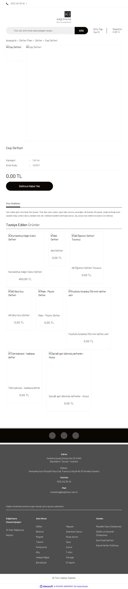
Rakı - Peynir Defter (49, 315)
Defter (36, 160)
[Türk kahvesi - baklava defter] (24, 368)
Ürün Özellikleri (13, 203)
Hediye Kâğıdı (42, 557)
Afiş (38, 552)
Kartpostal (41, 547)
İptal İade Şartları (105, 540)
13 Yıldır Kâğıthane (15, 529)
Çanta (69, 547)
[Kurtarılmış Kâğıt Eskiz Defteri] (25, 250)
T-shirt (69, 552)
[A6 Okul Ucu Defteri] (19, 300)
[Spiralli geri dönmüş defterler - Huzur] (69, 372)
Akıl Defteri (57, 250)
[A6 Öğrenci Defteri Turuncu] (86, 248)
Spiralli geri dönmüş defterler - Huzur (69, 396)
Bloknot (40, 531)
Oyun (68, 541)
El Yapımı (70, 562)
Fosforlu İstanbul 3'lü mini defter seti (88, 333)
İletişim (9, 535)
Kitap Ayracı (72, 536)
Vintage (70, 557)
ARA (81, 30)
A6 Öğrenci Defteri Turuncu (86, 267)
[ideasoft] (46, 586)
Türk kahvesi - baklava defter (24, 387)
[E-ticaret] (63, 586)
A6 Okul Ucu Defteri (19, 315)
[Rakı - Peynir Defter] (49, 300)
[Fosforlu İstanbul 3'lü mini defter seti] (88, 310)
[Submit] (119, 506)
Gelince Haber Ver (29, 186)
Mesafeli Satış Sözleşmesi (109, 526)
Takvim (39, 541)
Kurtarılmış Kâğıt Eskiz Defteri (25, 271)
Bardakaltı (41, 562)
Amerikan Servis (74, 531)
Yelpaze (70, 526)
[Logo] (64, 17)
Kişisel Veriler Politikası (107, 545)
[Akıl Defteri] (57, 240)
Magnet (39, 536)
